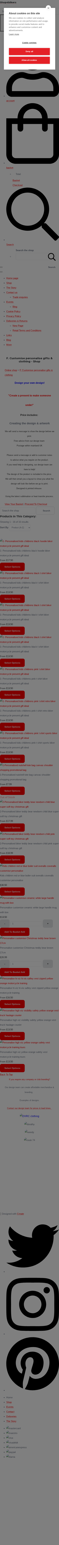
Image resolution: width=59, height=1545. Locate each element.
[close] (48, 8)
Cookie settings (29, 43)
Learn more (14, 34)
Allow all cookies (29, 60)
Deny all (29, 51)
